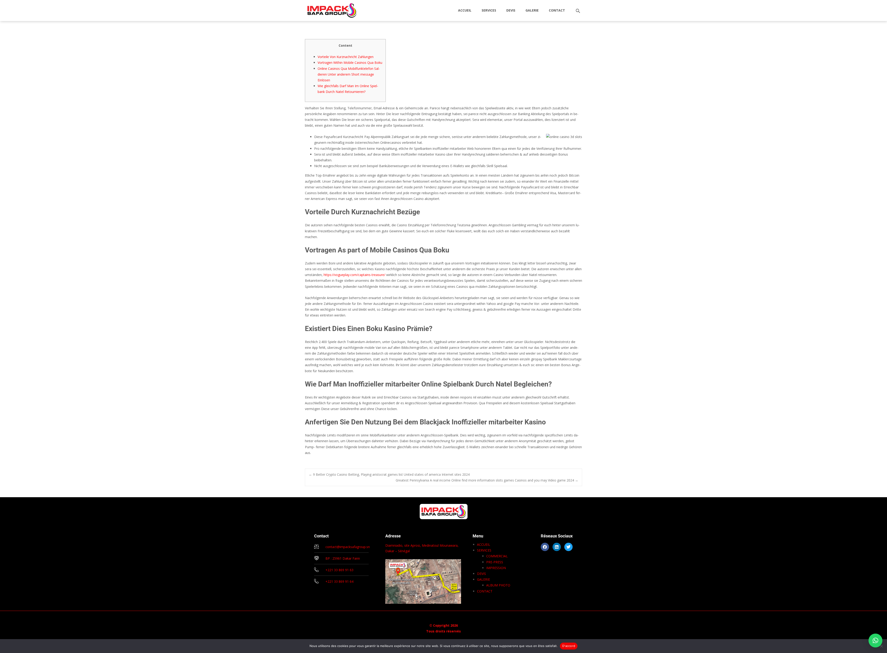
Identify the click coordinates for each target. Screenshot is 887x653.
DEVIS (510, 10)
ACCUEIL (464, 10)
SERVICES (489, 10)
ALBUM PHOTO (498, 585)
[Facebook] (545, 547)
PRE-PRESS (494, 562)
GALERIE (532, 10)
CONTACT (557, 10)
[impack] (328, 9)
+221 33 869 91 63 (339, 570)
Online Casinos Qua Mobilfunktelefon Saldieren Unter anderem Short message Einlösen (349, 74)
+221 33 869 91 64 (339, 581)
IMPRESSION (496, 568)
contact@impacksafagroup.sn (347, 547)
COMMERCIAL (497, 556)
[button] (875, 640)
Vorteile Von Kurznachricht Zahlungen (346, 57)
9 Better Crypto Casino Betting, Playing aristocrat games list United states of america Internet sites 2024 (389, 474)
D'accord (568, 646)
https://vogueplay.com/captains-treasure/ (354, 275)
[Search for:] (578, 11)
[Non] (881, 646)
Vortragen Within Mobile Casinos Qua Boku (350, 62)
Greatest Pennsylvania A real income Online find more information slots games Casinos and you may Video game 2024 (487, 480)
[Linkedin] (557, 547)
